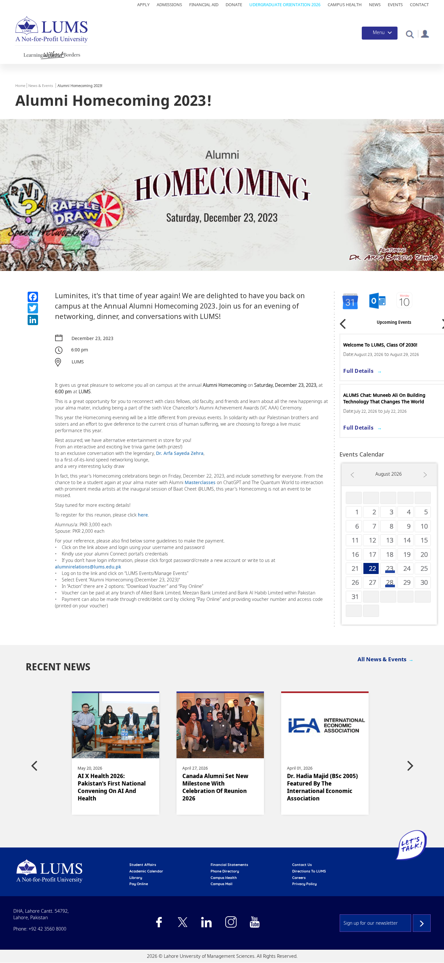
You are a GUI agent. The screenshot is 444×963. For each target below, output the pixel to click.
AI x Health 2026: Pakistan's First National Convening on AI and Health (112, 787)
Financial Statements (229, 864)
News (375, 4)
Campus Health (345, 4)
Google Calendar (349, 301)
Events (395, 4)
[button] (409, 34)
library (135, 877)
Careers (299, 877)
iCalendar (377, 301)
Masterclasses (200, 482)
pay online (138, 884)
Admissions (169, 4)
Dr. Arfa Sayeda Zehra (179, 453)
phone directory (225, 871)
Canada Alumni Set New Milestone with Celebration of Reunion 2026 (215, 787)
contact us (302, 864)
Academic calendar (146, 871)
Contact (419, 4)
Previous (342, 321)
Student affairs (142, 864)
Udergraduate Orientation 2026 (284, 4)
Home (20, 85)
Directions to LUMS (309, 871)
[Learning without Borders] (51, 54)
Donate (234, 4)
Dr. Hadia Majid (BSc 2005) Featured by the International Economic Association (322, 787)
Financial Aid (203, 4)
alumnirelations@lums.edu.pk (88, 567)
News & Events (40, 85)
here (143, 515)
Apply (143, 4)
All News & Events (382, 659)
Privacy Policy (304, 884)
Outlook (405, 301)
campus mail (221, 884)
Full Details (358, 370)
